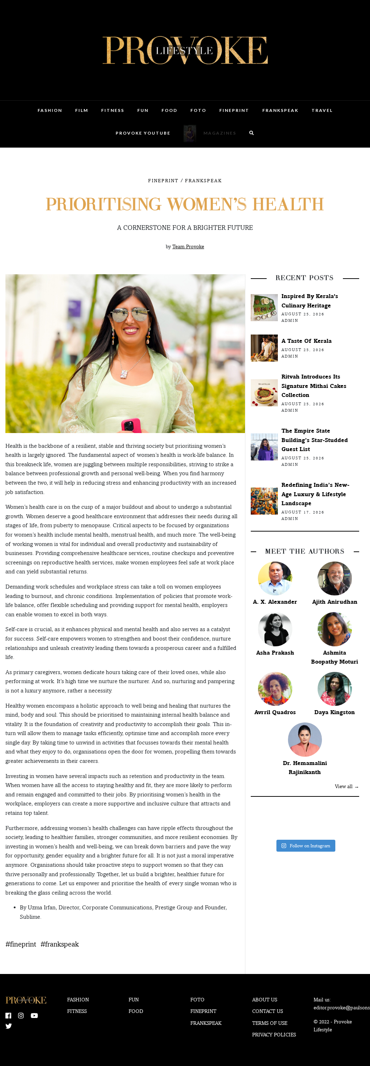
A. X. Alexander (275, 601)
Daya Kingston (334, 712)
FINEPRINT (234, 110)
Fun (143, 110)
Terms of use (269, 1023)
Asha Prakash (275, 652)
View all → (347, 786)
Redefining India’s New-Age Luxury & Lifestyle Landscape (315, 494)
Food (169, 110)
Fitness (112, 110)
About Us (264, 999)
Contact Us (267, 1011)
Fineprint (203, 1011)
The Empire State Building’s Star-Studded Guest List (314, 440)
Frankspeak (280, 110)
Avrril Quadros (275, 712)
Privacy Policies (274, 1034)
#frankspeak (59, 944)
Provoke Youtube (143, 133)
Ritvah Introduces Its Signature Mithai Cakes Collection (314, 385)
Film (81, 110)
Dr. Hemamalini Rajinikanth (305, 768)
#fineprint (20, 944)
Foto (198, 110)
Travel (322, 110)
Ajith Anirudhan (334, 601)
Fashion (50, 110)
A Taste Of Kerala (306, 340)
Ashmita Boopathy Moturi (334, 657)
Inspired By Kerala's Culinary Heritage (309, 301)
